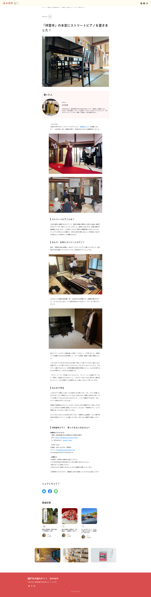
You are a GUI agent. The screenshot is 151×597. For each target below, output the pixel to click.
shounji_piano (67, 440)
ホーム (43, 7)
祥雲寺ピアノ (84, 127)
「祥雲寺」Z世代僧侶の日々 (53, 7)
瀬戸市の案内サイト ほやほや (43, 578)
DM (62, 452)
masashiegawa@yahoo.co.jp (65, 450)
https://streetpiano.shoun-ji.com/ (66, 438)
